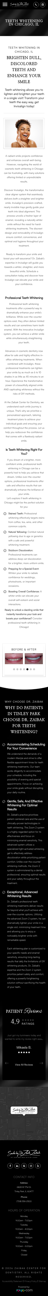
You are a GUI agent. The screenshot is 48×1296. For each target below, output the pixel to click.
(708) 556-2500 (24, 1201)
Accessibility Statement (12, 1281)
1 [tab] (14, 669)
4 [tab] (24, 669)
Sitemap (42, 1281)
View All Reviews (24, 1064)
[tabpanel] (24, 659)
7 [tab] (34, 669)
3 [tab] (21, 669)
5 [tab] (27, 669)
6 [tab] (31, 669)
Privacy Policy (30, 1281)
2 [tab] (17, 669)
